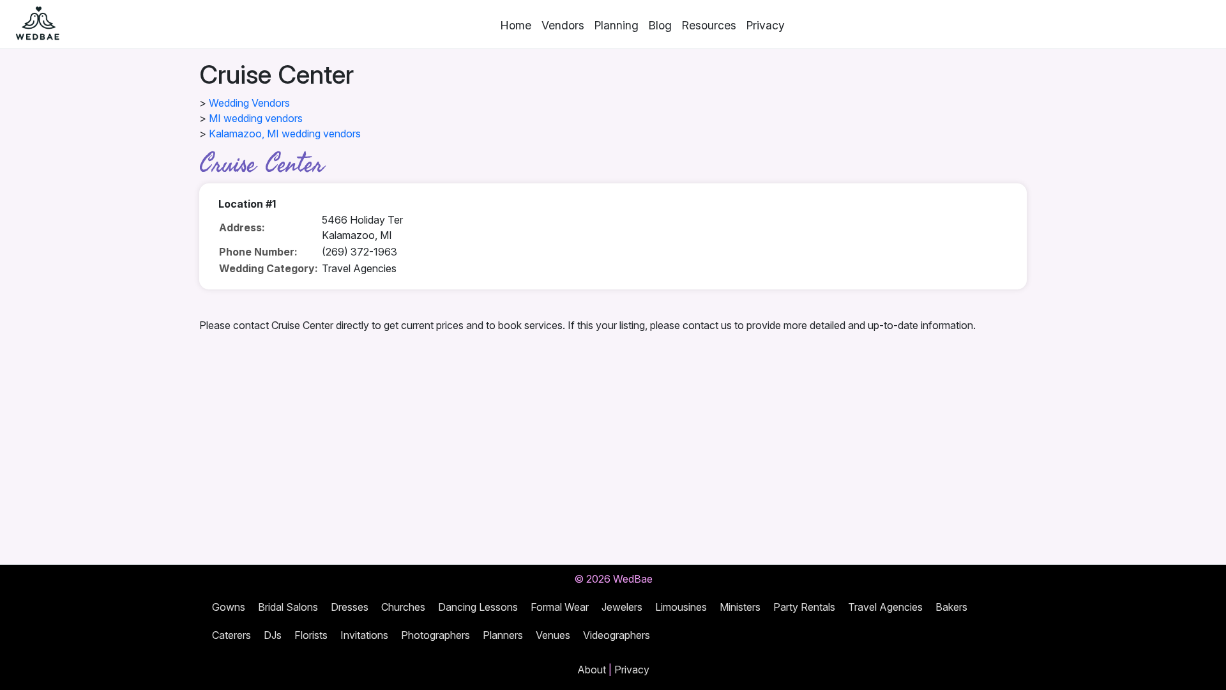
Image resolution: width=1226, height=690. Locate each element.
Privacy (765, 25)
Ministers (740, 607)
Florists (311, 635)
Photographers (435, 635)
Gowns (228, 607)
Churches (403, 607)
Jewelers (622, 607)
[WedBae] (32, 24)
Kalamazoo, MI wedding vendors (285, 133)
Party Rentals (804, 607)
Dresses (349, 607)
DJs (273, 635)
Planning (616, 25)
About (591, 669)
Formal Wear (560, 607)
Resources (709, 25)
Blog (660, 25)
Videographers (616, 635)
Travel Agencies (885, 607)
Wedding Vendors (249, 102)
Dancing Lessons (478, 607)
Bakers (951, 607)
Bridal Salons (288, 607)
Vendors (562, 25)
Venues (553, 635)
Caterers (231, 635)
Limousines (681, 607)
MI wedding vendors (256, 118)
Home (516, 25)
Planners (503, 635)
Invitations (364, 635)
